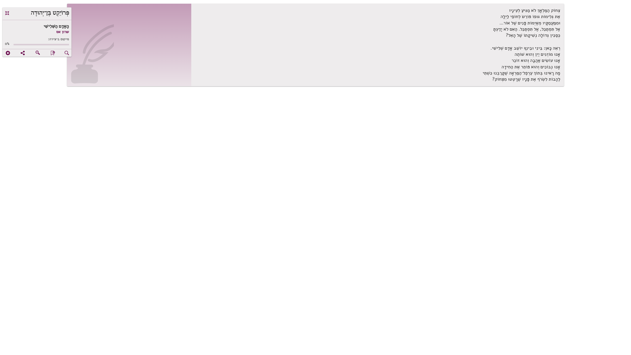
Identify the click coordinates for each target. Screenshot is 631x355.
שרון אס (62, 32)
